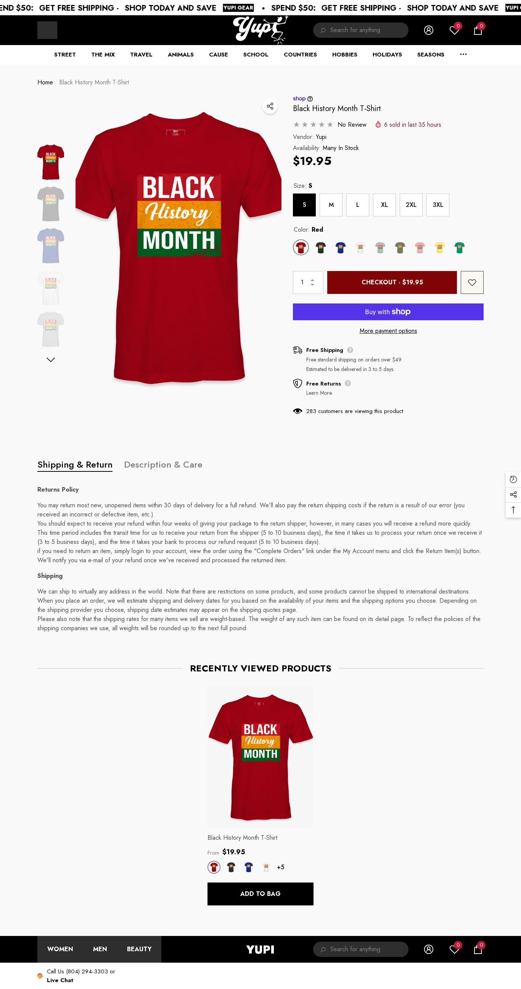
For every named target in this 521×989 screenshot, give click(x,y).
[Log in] (428, 30)
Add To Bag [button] (260, 893)
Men (100, 949)
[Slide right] (51, 360)
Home (45, 82)
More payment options (388, 330)
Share (270, 106)
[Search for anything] (360, 30)
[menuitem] (47, 30)
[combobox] (369, 30)
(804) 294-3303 (87, 971)
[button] (478, 30)
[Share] (270, 106)
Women (60, 949)
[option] (178, 247)
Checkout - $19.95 (392, 282)
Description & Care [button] (163, 464)
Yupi (321, 136)
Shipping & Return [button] (75, 464)
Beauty (139, 949)
